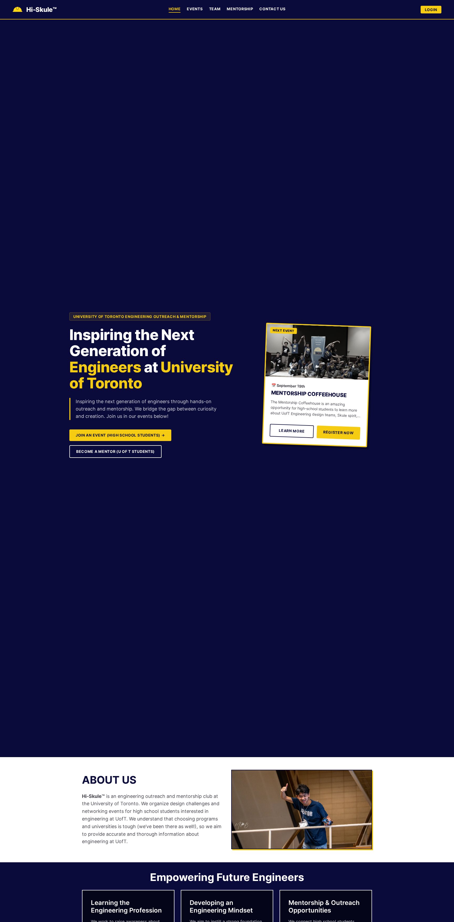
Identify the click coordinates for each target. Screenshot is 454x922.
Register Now (338, 432)
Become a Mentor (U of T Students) (115, 451)
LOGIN (431, 9)
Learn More (292, 430)
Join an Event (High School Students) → (120, 435)
